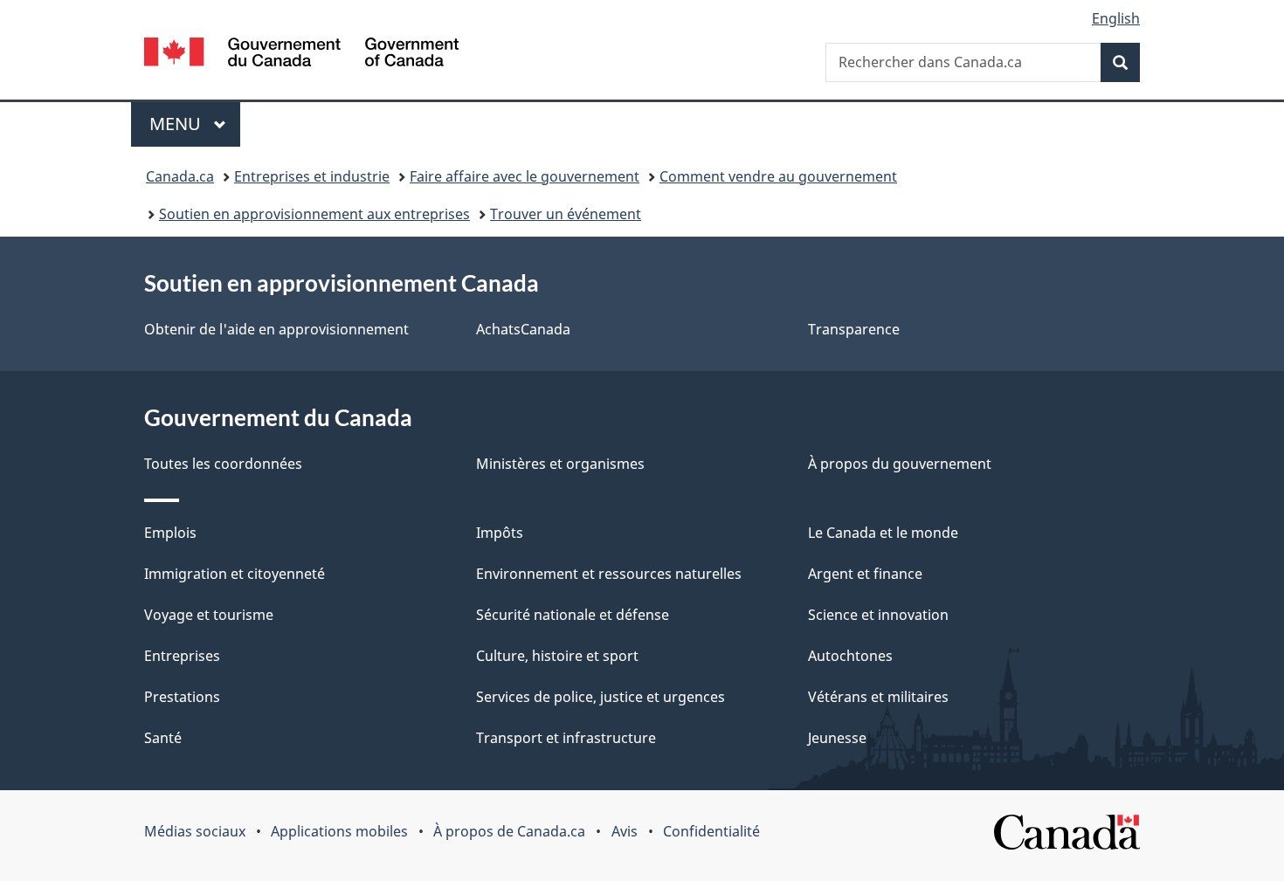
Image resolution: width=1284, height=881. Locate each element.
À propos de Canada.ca (509, 831)
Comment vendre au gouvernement (778, 176)
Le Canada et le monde (883, 532)
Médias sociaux (194, 831)
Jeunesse (837, 737)
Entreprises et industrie (312, 176)
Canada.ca (180, 176)
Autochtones (850, 655)
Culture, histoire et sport (557, 655)
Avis (624, 831)
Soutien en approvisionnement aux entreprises (314, 214)
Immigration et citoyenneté (234, 573)
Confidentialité (711, 831)
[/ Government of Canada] (301, 55)
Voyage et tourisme (208, 614)
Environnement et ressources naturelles (609, 573)
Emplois (170, 532)
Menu (194, 123)
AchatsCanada (523, 329)
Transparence (854, 329)
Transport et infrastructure (566, 737)
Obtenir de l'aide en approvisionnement (276, 329)
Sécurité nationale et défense (572, 614)
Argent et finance (865, 573)
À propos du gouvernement (899, 463)
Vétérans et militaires (878, 696)
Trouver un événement (565, 214)
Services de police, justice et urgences (600, 696)
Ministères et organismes (560, 463)
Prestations (182, 696)
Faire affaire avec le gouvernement (524, 176)
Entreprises (182, 655)
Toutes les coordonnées (223, 463)
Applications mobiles (339, 831)
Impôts (499, 532)
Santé (163, 737)
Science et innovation (878, 614)
